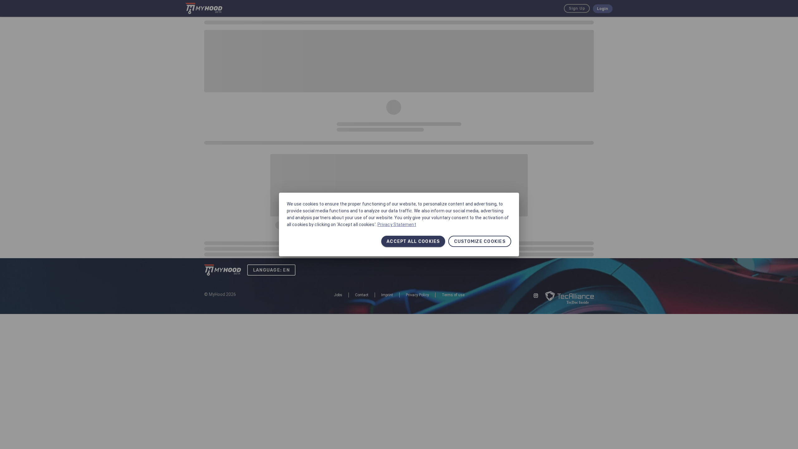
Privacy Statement (396, 224)
